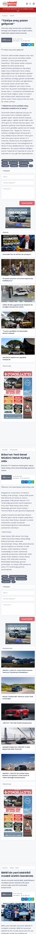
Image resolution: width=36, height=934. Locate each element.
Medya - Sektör (14, 868)
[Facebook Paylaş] (26, 44)
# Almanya (23, 166)
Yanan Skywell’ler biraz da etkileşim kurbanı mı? (18, 10)
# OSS (5, 163)
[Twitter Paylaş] (29, 44)
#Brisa (5, 576)
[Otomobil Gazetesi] (9, 4)
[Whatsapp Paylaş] (32, 44)
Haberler (12, 16)
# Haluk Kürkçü (21, 579)
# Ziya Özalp (24, 163)
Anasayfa (5, 16)
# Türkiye (14, 166)
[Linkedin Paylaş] (22, 44)
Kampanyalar (14, 450)
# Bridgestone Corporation (17, 576)
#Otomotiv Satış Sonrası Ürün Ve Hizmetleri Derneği (17, 160)
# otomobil (13, 163)
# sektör (5, 166)
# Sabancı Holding (8, 579)
